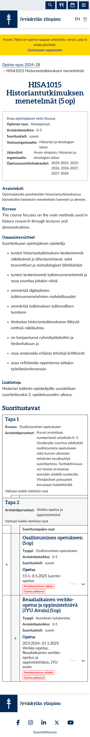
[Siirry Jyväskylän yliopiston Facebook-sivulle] (18, 722)
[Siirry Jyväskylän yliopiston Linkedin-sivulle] (43, 722)
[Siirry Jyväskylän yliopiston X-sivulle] (56, 722)
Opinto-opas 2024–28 (21, 65)
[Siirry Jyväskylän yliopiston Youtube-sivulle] (71, 722)
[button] (53, 584)
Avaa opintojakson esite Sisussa (31, 118)
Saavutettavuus (45, 732)
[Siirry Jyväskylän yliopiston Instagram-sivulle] (30, 722)
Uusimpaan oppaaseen (45, 50)
